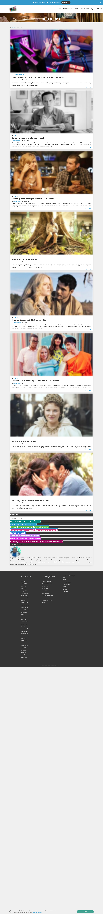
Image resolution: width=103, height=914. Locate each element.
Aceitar (85, 911)
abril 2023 (23, 655)
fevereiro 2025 (24, 621)
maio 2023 (23, 652)
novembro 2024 (25, 629)
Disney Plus (45, 586)
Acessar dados (67, 582)
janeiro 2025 (24, 624)
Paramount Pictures (47, 600)
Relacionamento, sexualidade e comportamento (34, 530)
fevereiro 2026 (24, 593)
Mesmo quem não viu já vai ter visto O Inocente (33, 199)
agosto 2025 (24, 607)
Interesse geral (19, 75)
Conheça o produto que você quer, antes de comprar (36, 541)
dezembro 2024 (25, 626)
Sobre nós (65, 591)
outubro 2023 (24, 640)
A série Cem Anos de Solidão (24, 259)
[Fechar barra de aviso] (100, 2)
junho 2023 (24, 650)
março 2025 (24, 619)
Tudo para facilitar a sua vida (25, 535)
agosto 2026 (24, 579)
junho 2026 (24, 583)
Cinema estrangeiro (47, 583)
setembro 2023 (25, 643)
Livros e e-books (18, 533)
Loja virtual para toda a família (25, 521)
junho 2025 (24, 612)
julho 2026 (23, 581)
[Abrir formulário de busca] (92, 8)
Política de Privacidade (37, 912)
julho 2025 (23, 610)
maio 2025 (23, 614)
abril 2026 (23, 588)
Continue (87, 87)
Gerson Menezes (17, 80)
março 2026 (24, 591)
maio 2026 (23, 586)
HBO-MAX (44, 591)
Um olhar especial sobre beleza (25, 538)
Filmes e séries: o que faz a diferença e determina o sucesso (38, 77)
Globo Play (45, 588)
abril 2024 (23, 638)
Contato (65, 589)
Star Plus (44, 602)
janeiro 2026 (24, 595)
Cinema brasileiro (46, 581)
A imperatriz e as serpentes (24, 441)
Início (13, 27)
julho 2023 (23, 647)
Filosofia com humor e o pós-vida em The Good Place (35, 381)
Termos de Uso (67, 584)
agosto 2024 (24, 633)
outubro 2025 (24, 602)
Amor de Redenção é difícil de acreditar (29, 320)
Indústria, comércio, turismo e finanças (29, 527)
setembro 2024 (25, 631)
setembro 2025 (25, 605)
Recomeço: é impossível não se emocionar (30, 500)
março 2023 (24, 657)
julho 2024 (23, 636)
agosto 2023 (24, 645)
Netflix (16, 135)
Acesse (65, 2)
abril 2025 (23, 617)
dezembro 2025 (25, 598)
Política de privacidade (69, 587)
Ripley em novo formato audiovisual (28, 138)
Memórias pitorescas (47, 595)
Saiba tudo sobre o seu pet (23, 524)
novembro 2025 (25, 600)
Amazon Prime (45, 579)
